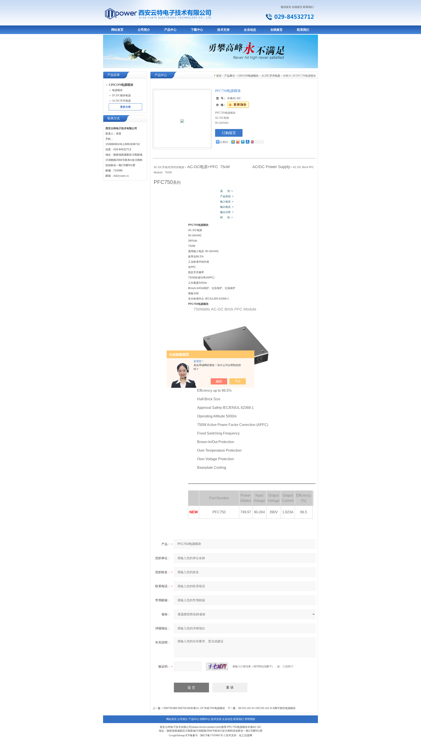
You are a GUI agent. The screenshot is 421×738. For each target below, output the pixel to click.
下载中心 (197, 29)
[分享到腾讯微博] (242, 141)
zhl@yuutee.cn (121, 175)
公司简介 (144, 29)
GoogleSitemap (177, 735)
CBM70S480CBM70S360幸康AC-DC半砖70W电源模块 (193, 708)
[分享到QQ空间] (232, 141)
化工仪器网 (245, 735)
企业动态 (250, 29)
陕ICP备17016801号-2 (212, 735)
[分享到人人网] (247, 141)
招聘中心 (205, 719)
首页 (218, 75)
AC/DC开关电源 (270, 75)
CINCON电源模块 (248, 75)
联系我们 (308, 7)
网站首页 (117, 29)
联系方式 (113, 118)
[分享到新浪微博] (237, 141)
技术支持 (223, 29)
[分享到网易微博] (252, 141)
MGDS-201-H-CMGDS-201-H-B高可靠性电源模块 (267, 708)
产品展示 (229, 75)
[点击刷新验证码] (217, 666)
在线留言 (297, 7)
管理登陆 (249, 719)
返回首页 (286, 7)
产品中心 (170, 29)
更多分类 (125, 106)
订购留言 (229, 133)
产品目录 (113, 75)
